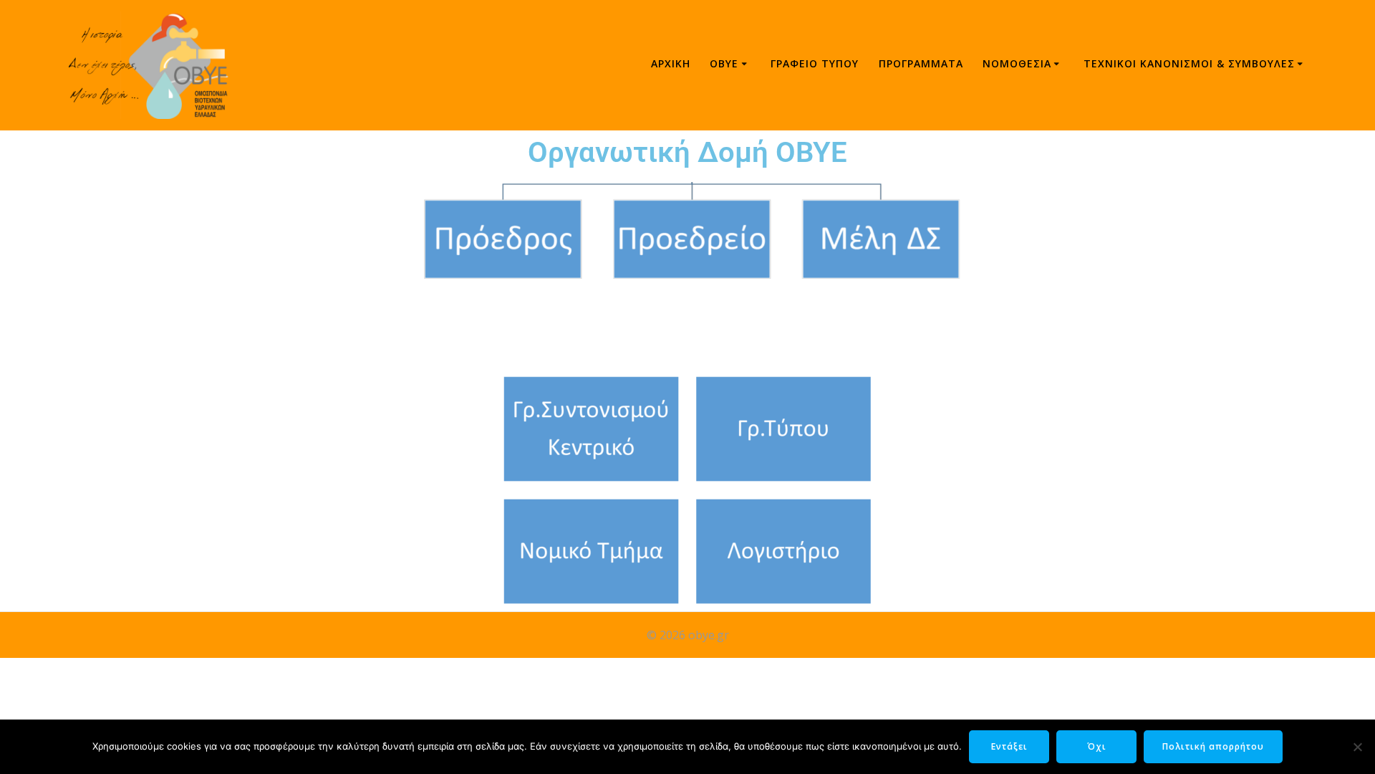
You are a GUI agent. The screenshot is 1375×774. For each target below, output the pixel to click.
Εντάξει (1009, 746)
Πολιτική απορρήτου (1213, 746)
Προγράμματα (921, 63)
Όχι (1096, 746)
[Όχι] (1357, 747)
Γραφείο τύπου (815, 63)
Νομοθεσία (1017, 63)
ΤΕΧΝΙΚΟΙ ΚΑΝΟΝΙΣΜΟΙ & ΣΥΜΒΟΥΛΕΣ (1189, 63)
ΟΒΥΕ (724, 63)
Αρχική (670, 63)
